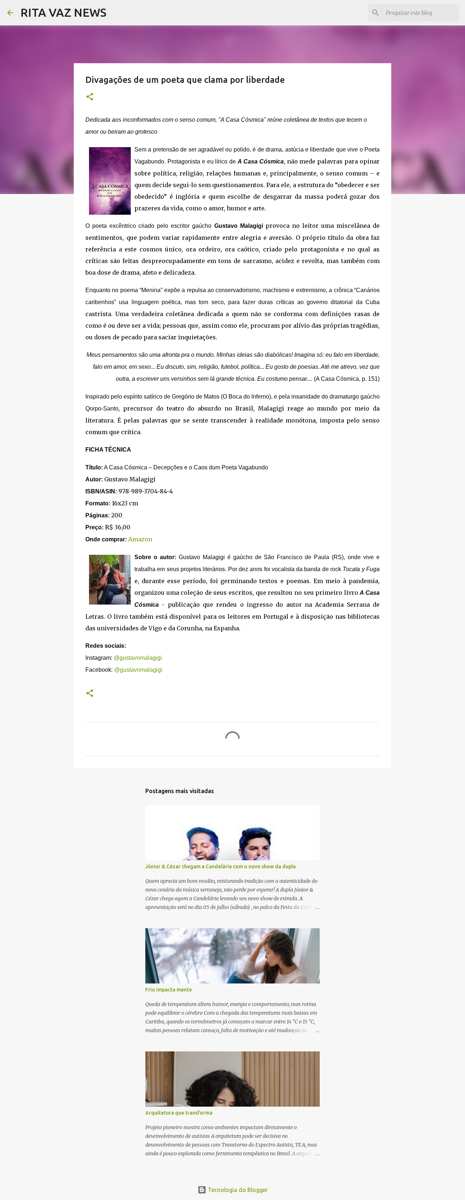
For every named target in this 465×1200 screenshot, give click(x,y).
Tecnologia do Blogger (237, 1190)
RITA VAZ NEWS (63, 12)
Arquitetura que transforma (179, 1113)
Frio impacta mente (168, 990)
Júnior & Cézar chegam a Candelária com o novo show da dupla (220, 866)
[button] (89, 97)
